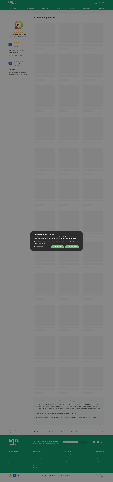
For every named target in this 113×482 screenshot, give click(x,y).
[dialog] (56, 241)
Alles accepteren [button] (72, 246)
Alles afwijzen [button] (57, 246)
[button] (39, 247)
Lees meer (44, 243)
